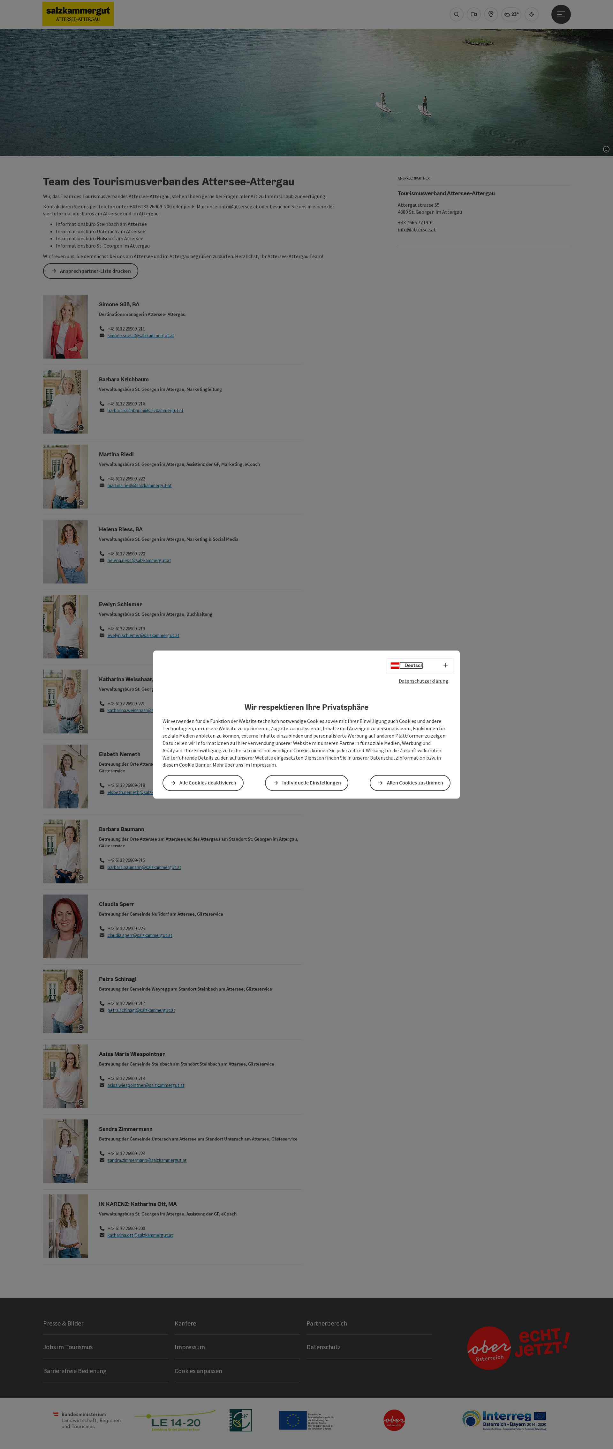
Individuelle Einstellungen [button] (311, 783)
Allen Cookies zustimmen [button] (415, 783)
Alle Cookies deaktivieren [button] (208, 783)
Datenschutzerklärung (423, 681)
